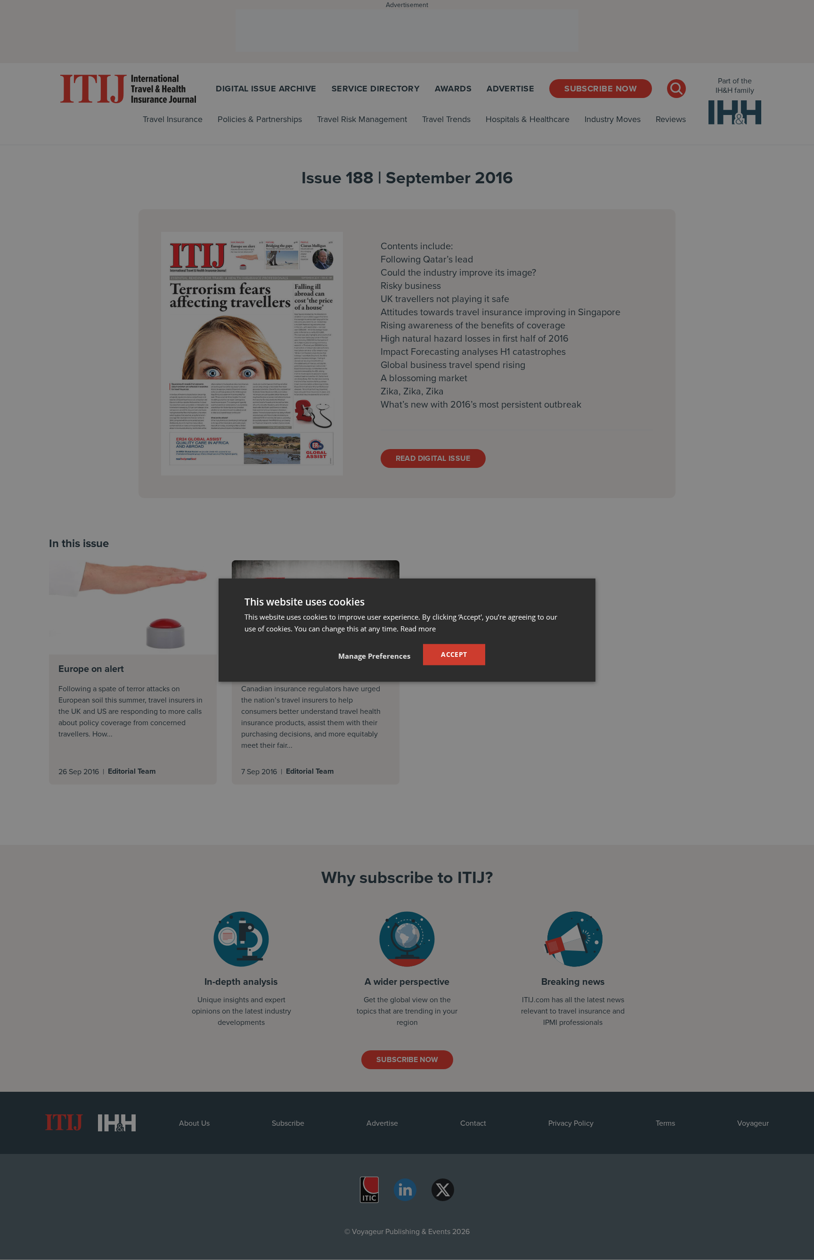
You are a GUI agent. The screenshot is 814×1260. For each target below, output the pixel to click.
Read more (418, 628)
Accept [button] (454, 654)
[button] (374, 655)
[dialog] (407, 630)
